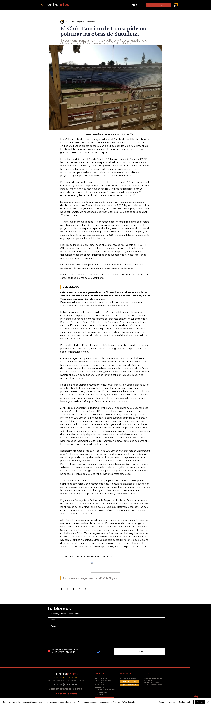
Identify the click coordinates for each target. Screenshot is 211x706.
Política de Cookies (129, 702)
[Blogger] (76, 684)
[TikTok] (70, 684)
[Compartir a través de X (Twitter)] (67, 589)
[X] (58, 684)
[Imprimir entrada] (85, 589)
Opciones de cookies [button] (167, 702)
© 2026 (52, 689)
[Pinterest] (64, 684)
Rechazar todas (185, 702)
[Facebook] (54, 684)
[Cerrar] (208, 702)
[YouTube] (73, 684)
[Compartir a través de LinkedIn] (73, 589)
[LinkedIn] (67, 684)
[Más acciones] (149, 21)
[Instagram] (61, 684)
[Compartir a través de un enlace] (79, 589)
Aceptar (200, 702)
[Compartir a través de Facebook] (61, 589)
